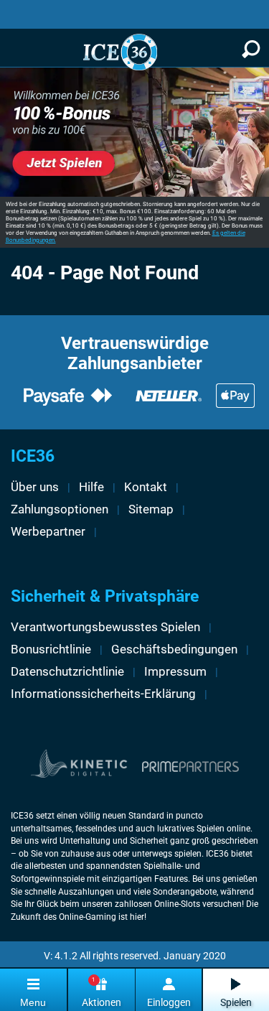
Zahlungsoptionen (59, 509)
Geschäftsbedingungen (174, 649)
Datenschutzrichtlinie (67, 671)
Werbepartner (48, 531)
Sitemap (151, 509)
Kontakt (145, 487)
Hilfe (91, 487)
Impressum (175, 671)
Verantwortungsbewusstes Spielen (105, 627)
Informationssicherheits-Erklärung (103, 693)
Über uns (35, 487)
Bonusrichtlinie (51, 649)
